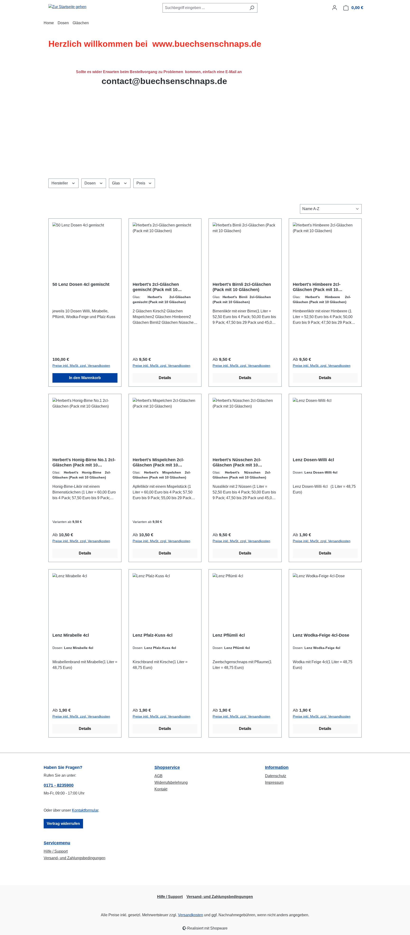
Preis (141, 183)
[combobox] (205, 8)
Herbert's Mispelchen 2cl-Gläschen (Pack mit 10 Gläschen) (158, 462)
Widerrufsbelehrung (171, 782)
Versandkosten (190, 915)
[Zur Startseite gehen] (67, 7)
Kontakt (160, 789)
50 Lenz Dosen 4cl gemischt (80, 284)
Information (277, 767)
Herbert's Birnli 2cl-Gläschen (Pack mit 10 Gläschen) (242, 287)
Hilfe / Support (56, 851)
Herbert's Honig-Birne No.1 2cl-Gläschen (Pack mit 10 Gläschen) (84, 462)
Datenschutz (275, 776)
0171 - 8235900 (59, 785)
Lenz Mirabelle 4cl (70, 635)
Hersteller (60, 183)
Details (165, 378)
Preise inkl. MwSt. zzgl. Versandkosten (81, 365)
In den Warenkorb (85, 378)
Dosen (90, 183)
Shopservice (167, 767)
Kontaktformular (85, 810)
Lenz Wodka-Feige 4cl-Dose (321, 635)
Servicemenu (57, 843)
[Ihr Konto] (334, 7)
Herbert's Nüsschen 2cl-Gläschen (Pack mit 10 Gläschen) (237, 462)
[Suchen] (251, 8)
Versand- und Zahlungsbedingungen (74, 858)
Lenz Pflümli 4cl (229, 635)
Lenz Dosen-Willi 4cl (313, 459)
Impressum (274, 782)
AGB (158, 776)
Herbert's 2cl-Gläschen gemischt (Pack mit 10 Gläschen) (156, 287)
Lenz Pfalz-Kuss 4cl (152, 635)
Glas (116, 183)
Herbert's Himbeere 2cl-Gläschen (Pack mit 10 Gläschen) (316, 287)
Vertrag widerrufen (63, 824)
